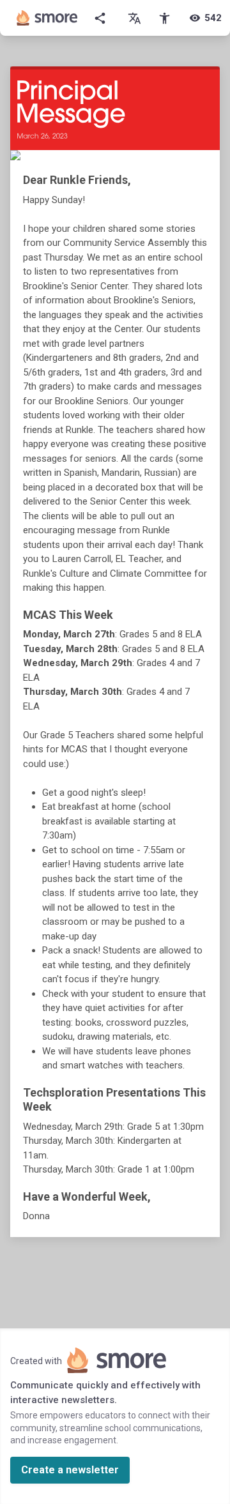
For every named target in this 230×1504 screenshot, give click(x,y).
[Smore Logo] (47, 18)
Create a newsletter (70, 1470)
